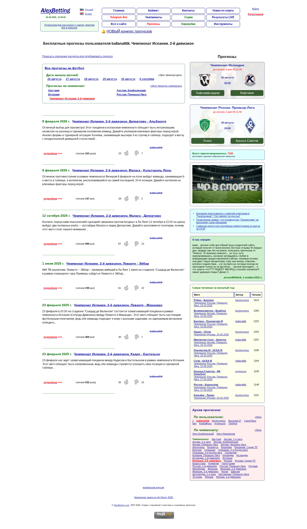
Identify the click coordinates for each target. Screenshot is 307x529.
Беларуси (212, 447)
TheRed (232, 423)
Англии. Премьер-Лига (205, 444)
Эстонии (197, 477)
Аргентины (198, 447)
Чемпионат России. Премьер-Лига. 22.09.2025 (211, 363)
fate (194, 423)
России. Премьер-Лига (233, 466)
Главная (118, 10)
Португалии (228, 463)
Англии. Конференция (226, 441)
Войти (255, 8)
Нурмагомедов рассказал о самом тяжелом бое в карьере (69, 26)
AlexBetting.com (121, 505)
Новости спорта (223, 10)
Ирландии (228, 455)
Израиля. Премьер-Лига (206, 455)
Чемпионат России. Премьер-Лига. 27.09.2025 (211, 387)
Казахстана (198, 463)
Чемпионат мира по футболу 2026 (153, 497)
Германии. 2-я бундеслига (233, 450)
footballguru (205, 423)
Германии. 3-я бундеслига (207, 452)
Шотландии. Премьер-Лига (233, 474)
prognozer (241, 371)
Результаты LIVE (223, 17)
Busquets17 (234, 420)
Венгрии (197, 450)
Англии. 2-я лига (201, 441)
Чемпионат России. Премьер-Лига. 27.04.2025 (211, 375)
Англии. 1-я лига (233, 439)
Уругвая (253, 466)
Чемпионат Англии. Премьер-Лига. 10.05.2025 (210, 313)
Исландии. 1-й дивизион (206, 458)
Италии (228, 460)
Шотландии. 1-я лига (204, 474)
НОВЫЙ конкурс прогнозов (129, 31)
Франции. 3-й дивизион (205, 471)
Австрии (216, 439)
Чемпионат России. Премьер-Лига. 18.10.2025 (211, 353)
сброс (258, 417)
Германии (209, 450)
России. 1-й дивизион (204, 466)
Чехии (224, 471)
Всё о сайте (119, 24)
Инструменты (223, 24)
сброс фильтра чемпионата (166, 85)
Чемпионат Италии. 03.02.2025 (211, 396)
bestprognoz (242, 300)
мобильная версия (153, 487)
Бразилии (226, 447)
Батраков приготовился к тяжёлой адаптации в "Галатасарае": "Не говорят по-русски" (222, 214)
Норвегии (213, 463)
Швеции (235, 471)
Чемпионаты (153, 17)
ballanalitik (240, 321)
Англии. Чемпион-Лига (233, 444)
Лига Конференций (203, 433)
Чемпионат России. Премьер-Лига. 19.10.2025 (211, 303)
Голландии (231, 452)
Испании (227, 458)
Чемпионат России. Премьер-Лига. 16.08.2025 (211, 324)
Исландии (242, 455)
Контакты (188, 10)
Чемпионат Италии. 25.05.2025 (211, 333)
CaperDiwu (250, 420)
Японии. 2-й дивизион (228, 477)
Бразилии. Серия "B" (246, 447)
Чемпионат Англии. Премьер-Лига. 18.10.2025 (210, 342)
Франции (213, 468)
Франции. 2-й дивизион (233, 468)
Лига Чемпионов (225, 433)
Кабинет (153, 10)
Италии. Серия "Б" (245, 460)
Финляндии (198, 468)
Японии (209, 477)
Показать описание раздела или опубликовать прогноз (77, 56)
